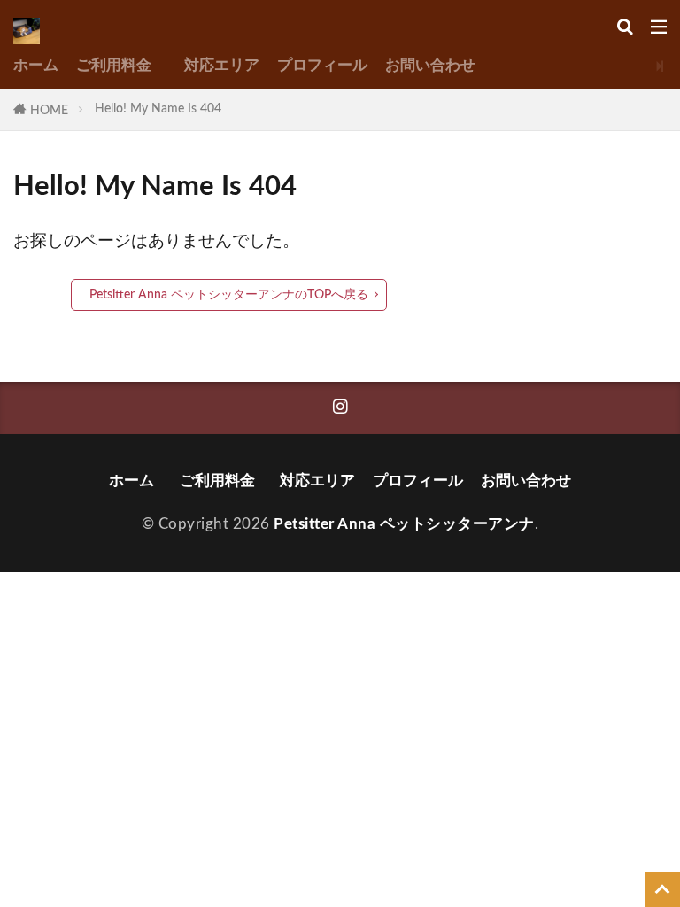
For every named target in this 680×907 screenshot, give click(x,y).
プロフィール (322, 65)
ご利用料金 (121, 65)
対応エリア (221, 65)
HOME (49, 110)
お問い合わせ (430, 65)
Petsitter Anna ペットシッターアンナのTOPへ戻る (228, 294)
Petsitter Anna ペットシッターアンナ (404, 523)
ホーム (35, 65)
